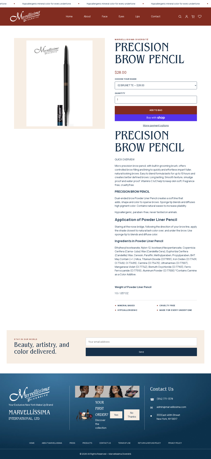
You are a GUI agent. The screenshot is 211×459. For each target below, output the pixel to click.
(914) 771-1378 (165, 398)
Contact (155, 16)
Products (87, 443)
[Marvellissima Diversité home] (25, 16)
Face (105, 16)
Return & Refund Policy (149, 443)
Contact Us (105, 443)
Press (72, 443)
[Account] (186, 16)
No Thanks (132, 414)
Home (69, 16)
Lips (137, 16)
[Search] (180, 16)
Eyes (121, 16)
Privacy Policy (175, 443)
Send (141, 352)
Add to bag (156, 110)
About (87, 16)
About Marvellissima (52, 443)
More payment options (156, 125)
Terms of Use (124, 443)
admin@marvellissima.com (171, 407)
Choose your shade (126, 79)
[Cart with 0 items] (193, 16)
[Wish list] (200, 16)
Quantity (120, 93)
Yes (116, 415)
